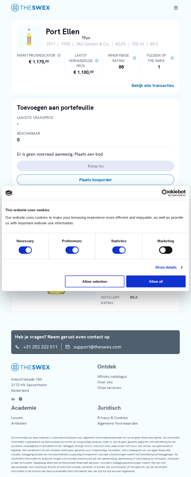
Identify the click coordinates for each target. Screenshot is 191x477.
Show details (166, 267)
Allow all (156, 281)
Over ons (105, 382)
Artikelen (19, 423)
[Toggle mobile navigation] (176, 8)
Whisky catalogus (112, 376)
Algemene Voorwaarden (117, 423)
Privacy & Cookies (112, 417)
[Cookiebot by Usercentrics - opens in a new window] (165, 193)
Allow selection (94, 281)
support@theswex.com (98, 347)
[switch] (72, 250)
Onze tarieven (109, 387)
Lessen (17, 417)
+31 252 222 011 (40, 347)
